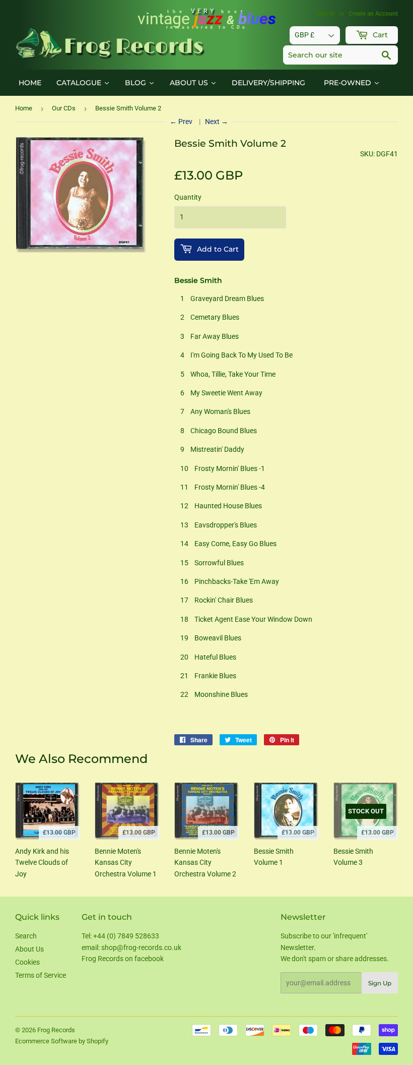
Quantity (187, 197)
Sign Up (379, 983)
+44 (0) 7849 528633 (126, 936)
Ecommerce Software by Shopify (61, 1041)
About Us (29, 949)
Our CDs (64, 108)
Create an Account (373, 13)
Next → (216, 121)
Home (23, 108)
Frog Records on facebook (123, 959)
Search (26, 936)
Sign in (325, 13)
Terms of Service (40, 975)
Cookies (27, 962)
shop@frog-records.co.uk (141, 947)
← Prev (182, 121)
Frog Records (56, 1030)
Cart (379, 34)
